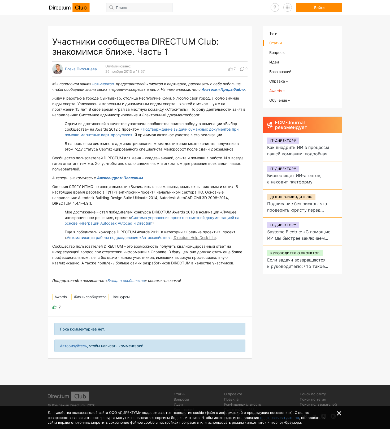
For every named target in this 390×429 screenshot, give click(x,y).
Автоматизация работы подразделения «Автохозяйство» (119, 237)
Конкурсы (121, 297)
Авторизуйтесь (73, 346)
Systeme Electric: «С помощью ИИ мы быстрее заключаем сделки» (299, 238)
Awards (61, 297)
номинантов (103, 83)
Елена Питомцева (81, 69)
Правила (231, 399)
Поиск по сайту (313, 394)
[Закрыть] (339, 413)
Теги (273, 33)
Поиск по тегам (313, 399)
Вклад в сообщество (126, 280)
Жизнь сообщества (90, 297)
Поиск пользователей (318, 404)
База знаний (280, 71)
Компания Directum (68, 405)
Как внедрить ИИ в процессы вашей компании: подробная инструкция (298, 154)
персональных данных (279, 417)
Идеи (274, 62)
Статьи (275, 43)
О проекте (233, 394)
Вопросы (277, 52)
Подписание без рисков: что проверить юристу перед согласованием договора (297, 210)
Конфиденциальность (242, 404)
